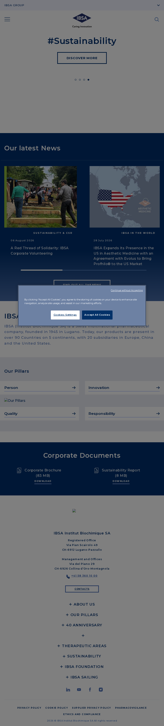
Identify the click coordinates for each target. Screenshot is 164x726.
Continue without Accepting (127, 290)
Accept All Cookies (97, 314)
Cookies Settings (65, 314)
